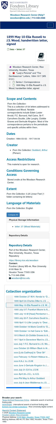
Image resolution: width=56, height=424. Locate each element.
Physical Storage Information (24, 219)
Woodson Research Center (23, 14)
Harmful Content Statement (14, 410)
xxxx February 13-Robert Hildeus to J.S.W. (34, 356)
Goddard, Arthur (39, 149)
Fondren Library (8, 414)
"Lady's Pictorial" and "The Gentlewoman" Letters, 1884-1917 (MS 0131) (27, 75)
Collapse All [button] (13, 214)
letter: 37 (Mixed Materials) (27, 226)
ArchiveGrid (7, 404)
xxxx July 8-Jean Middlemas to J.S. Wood (33, 382)
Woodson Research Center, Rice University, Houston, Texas (26, 68)
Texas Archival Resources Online (15, 400)
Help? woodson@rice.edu (27, 16)
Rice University (22, 414)
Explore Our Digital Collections (14, 406)
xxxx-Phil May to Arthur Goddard (29, 378)
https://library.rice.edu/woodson (23, 260)
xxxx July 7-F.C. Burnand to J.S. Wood (32, 343)
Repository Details (18, 235)
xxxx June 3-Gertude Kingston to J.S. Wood (34, 365)
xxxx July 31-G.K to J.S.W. (26, 369)
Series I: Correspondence (28, 81)
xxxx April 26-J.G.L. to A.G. (26, 373)
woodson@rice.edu (21, 278)
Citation (41, 60)
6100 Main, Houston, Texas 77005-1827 (33, 417)
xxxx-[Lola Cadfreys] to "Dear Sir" (29, 352)
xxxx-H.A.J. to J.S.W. (23, 361)
